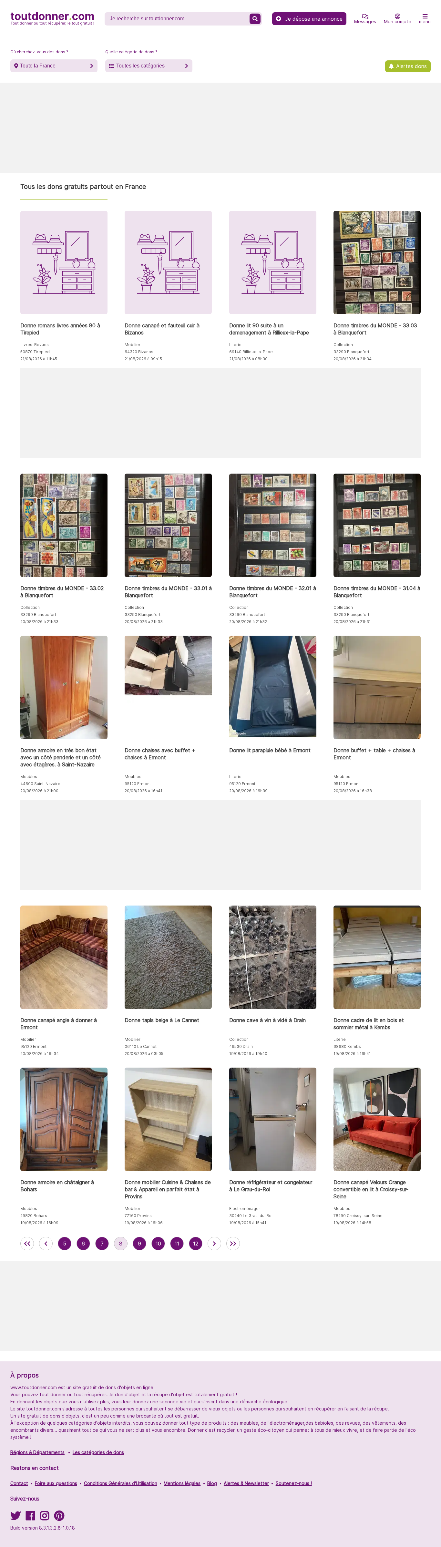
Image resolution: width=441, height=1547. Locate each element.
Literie (235, 344)
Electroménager (244, 1208)
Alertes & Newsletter (246, 1483)
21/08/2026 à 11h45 (38, 358)
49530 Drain (241, 1046)
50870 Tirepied (35, 351)
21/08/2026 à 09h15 (143, 358)
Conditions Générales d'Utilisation (120, 1483)
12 (195, 1243)
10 (158, 1243)
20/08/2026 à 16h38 (352, 790)
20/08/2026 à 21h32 (248, 621)
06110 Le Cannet (141, 1046)
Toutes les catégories (140, 65)
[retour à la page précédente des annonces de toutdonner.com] (45, 1243)
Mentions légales (182, 1483)
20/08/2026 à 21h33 (39, 621)
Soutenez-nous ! (294, 1483)
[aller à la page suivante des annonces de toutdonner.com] (214, 1243)
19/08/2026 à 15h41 (247, 1222)
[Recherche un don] (255, 19)
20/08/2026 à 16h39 (248, 790)
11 (177, 1243)
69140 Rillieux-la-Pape (251, 351)
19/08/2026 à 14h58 (352, 1222)
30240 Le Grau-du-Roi (250, 1215)
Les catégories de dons (98, 1452)
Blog (212, 1483)
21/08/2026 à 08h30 (248, 358)
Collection (343, 344)
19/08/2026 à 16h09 (39, 1222)
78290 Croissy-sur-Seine (358, 1215)
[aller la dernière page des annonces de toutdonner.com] (233, 1243)
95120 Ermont (138, 783)
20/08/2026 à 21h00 (39, 790)
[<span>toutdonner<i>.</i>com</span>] (52, 19)
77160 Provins (138, 1215)
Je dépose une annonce (314, 18)
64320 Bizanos (139, 351)
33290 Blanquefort (351, 351)
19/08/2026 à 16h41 (352, 1053)
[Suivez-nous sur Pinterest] (59, 1518)
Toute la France (38, 65)
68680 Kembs (347, 1046)
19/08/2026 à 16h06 (144, 1222)
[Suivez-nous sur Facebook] (30, 1518)
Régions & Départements (37, 1452)
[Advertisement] (220, 128)
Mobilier (132, 344)
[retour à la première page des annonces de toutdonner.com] (27, 1243)
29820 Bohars (33, 1215)
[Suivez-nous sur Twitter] (15, 1518)
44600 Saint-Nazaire (40, 783)
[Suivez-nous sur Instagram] (44, 1518)
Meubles (28, 776)
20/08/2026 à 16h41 (143, 790)
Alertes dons (411, 66)
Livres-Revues (34, 344)
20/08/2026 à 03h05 (144, 1053)
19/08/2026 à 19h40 (248, 1053)
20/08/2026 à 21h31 (352, 621)
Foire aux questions (56, 1483)
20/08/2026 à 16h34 (39, 1053)
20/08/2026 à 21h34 (352, 358)
